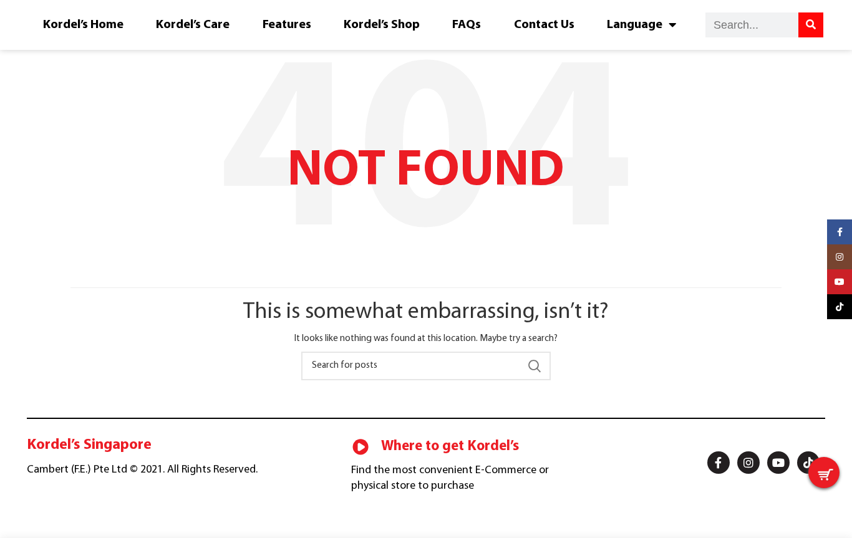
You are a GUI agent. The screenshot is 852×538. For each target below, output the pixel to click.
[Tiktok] (808, 462)
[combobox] (751, 24)
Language (634, 25)
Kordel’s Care (193, 25)
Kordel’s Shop (382, 25)
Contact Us (544, 25)
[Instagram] (748, 462)
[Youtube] (778, 462)
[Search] (810, 24)
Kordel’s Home (83, 25)
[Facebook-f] (718, 462)
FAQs (466, 25)
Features (287, 25)
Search (533, 366)
